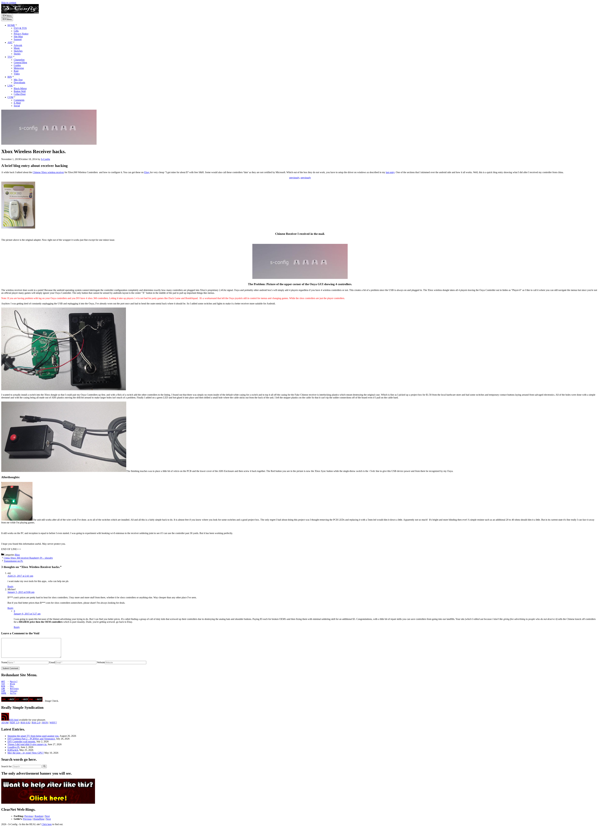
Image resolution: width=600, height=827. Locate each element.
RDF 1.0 (14, 722)
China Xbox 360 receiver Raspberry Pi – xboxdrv (28, 558)
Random (39, 816)
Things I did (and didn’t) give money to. (27, 744)
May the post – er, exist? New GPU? (26, 752)
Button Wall (20, 91)
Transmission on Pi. (13, 561)
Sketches (18, 51)
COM (10, 97)
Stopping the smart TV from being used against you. (33, 736)
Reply (10, 586)
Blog (17, 554)
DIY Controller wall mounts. (22, 741)
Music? (14, 681)
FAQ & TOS (20, 28)
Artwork (18, 45)
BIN (10, 77)
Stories (17, 53)
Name (4, 662)
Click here (47, 824)
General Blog (20, 62)
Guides (17, 65)
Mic (12, 686)
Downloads (19, 82)
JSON (45, 722)
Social (17, 105)
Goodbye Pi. (14, 747)
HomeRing (38, 819)
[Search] (44, 766)
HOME (11, 25)
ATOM (4, 722)
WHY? (53, 722)
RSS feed (13, 719)
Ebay (147, 172)
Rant (16, 71)
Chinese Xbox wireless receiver (48, 172)
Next (47, 816)
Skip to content (8, 2)
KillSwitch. (13, 750)
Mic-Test (18, 79)
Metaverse (19, 68)
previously (294, 177)
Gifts (16, 31)
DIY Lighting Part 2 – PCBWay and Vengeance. (31, 738)
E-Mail (17, 103)
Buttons (14, 688)
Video (17, 73)
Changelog (19, 59)
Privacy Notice (21, 33)
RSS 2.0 (36, 722)
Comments (19, 100)
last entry (390, 172)
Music (17, 48)
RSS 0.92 (25, 722)
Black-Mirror (20, 88)
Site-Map (18, 36)
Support (18, 39)
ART (10, 42)
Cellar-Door (20, 94)
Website (101, 662)
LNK (10, 85)
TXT (10, 57)
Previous (28, 816)
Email (52, 662)
